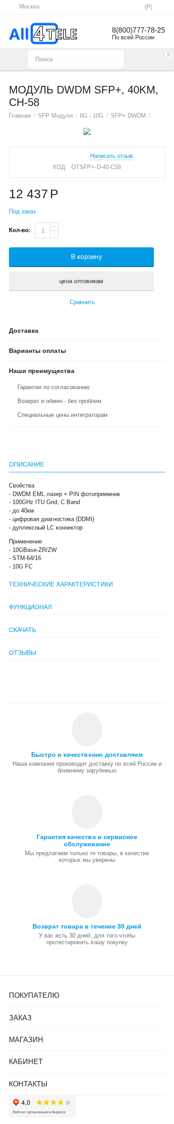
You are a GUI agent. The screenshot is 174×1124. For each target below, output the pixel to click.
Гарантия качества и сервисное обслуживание (87, 840)
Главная (20, 115)
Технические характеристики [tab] (61, 584)
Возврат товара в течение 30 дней (87, 926)
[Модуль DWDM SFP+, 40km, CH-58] (87, 131)
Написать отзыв (111, 156)
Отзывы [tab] (22, 652)
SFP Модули (55, 115)
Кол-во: (19, 230)
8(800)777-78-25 (138, 30)
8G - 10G (92, 115)
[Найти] (115, 59)
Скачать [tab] (22, 629)
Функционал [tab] (30, 607)
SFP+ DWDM (128, 115)
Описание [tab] (26, 464)
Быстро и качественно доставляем (86, 754)
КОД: (60, 167)
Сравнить (82, 302)
